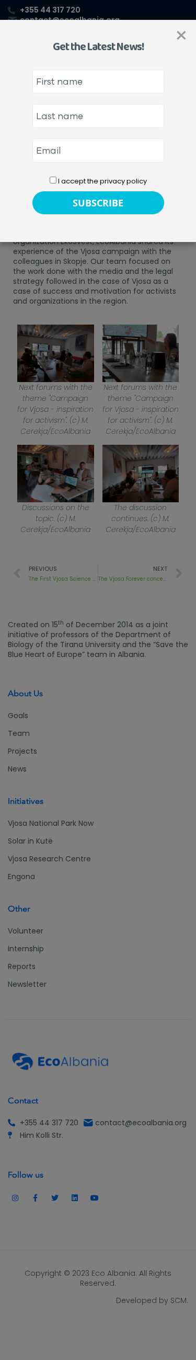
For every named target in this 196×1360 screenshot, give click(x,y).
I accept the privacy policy (101, 181)
